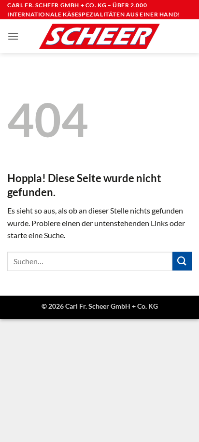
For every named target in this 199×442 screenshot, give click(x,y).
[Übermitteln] (182, 261)
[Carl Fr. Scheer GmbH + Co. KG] (99, 36)
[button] (13, 36)
